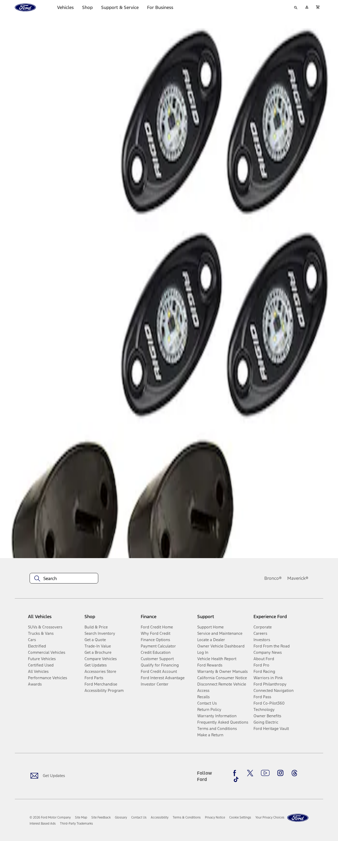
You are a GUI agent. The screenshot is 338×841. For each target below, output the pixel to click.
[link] (81, 817)
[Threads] (294, 773)
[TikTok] (236, 779)
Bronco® (273, 578)
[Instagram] (280, 773)
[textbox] (64, 578)
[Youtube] (265, 773)
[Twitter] (250, 773)
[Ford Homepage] (297, 818)
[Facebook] (236, 773)
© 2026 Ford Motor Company (50, 817)
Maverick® (297, 578)
